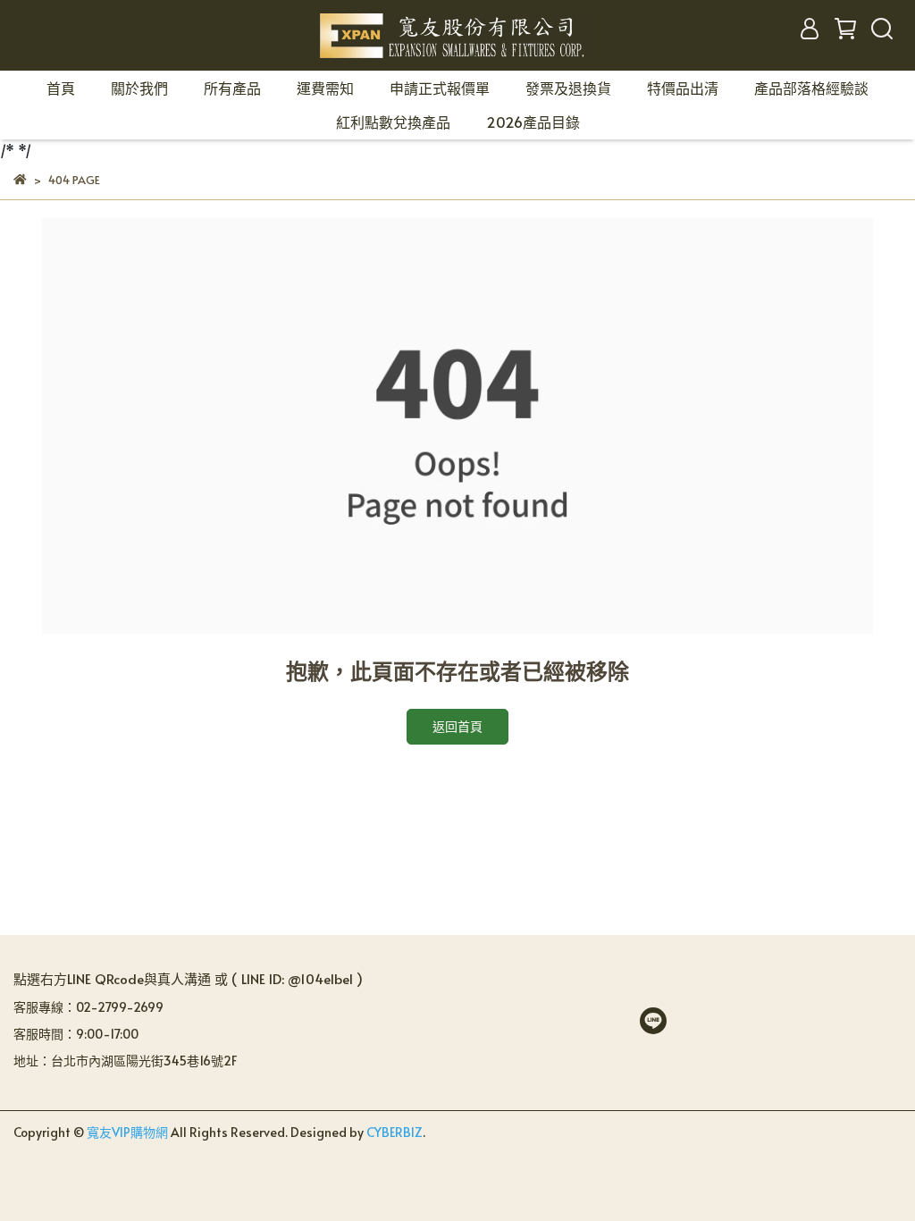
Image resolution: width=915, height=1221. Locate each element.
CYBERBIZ (394, 1132)
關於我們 (139, 87)
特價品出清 (682, 87)
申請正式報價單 (440, 87)
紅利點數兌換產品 (393, 121)
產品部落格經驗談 (811, 87)
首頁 (60, 87)
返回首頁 (457, 726)
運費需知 (325, 87)
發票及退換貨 (568, 87)
